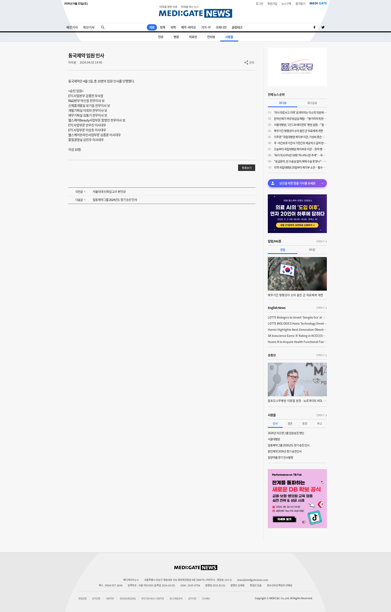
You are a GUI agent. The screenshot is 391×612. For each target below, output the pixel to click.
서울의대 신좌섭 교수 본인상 (109, 191)
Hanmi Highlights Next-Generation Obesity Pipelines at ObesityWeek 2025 (297, 329)
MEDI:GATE (318, 3)
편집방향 (82, 598)
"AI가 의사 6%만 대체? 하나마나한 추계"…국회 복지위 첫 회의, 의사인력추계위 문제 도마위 (300, 155)
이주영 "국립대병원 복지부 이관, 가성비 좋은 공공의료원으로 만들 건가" (300, 137)
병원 (176, 37)
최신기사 (88, 27)
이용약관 (110, 598)
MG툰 (312, 249)
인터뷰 (211, 37)
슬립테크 (237, 27)
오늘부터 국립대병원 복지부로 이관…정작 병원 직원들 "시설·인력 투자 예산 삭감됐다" (300, 149)
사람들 (229, 37)
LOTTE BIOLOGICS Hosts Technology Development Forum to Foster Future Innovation (297, 323)
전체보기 (320, 241)
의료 (152, 27)
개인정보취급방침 (127, 598)
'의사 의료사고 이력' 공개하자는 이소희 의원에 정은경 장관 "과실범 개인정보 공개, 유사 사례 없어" (300, 112)
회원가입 (272, 3)
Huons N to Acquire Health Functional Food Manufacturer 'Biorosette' (297, 342)
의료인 (193, 37)
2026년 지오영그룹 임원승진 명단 (286, 433)
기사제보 (206, 598)
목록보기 (247, 168)
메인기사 (72, 27)
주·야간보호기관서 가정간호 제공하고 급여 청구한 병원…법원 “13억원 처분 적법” (300, 143)
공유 (251, 62)
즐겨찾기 (300, 3)
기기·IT (206, 27)
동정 (304, 423)
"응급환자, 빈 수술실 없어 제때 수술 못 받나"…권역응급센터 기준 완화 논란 (300, 161)
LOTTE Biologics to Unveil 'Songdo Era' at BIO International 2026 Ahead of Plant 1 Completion (297, 317)
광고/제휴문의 (175, 598)
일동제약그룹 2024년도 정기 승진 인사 (115, 199)
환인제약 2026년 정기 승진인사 (285, 451)
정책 (162, 27)
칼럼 (282, 249)
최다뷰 (282, 103)
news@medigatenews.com (252, 580)
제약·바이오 (188, 27)
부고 (319, 423)
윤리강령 (96, 598)
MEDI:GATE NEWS (195, 11)
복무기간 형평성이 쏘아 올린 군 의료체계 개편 (298, 131)
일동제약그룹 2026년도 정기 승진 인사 (288, 445)
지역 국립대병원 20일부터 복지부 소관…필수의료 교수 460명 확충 (300, 167)
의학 (173, 27)
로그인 (259, 3)
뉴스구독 (286, 3)
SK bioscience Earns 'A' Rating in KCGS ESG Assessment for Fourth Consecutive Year (297, 336)
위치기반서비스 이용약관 (152, 598)
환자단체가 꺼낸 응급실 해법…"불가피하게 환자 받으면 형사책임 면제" (300, 118)
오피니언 (221, 27)
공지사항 (192, 598)
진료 (160, 37)
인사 (275, 423)
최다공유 (312, 103)
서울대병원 (274, 439)
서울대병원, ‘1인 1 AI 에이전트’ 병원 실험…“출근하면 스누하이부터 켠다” (300, 125)
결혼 (290, 423)
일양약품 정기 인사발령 (280, 457)
